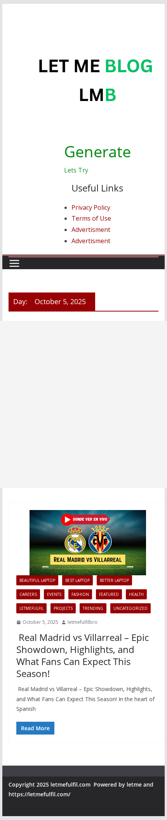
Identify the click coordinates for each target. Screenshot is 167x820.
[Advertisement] (83, 404)
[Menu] (14, 263)
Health (136, 594)
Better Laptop (114, 580)
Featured (109, 594)
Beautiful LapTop (37, 580)
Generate (97, 151)
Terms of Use (91, 218)
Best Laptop (77, 580)
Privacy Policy (90, 207)
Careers (28, 594)
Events (54, 594)
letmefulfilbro (82, 622)
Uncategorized (130, 608)
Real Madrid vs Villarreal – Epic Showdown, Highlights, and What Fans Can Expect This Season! (82, 655)
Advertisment (90, 229)
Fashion (80, 594)
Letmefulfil (31, 608)
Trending (93, 608)
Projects (63, 608)
